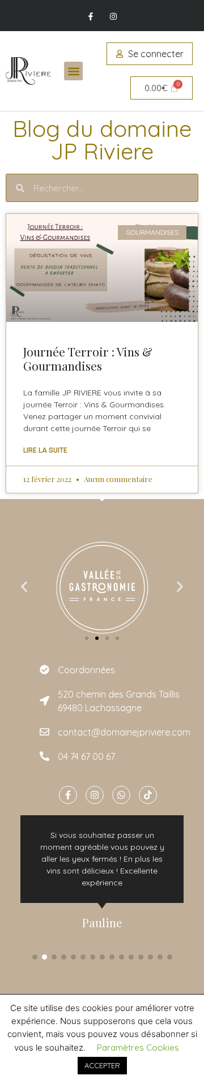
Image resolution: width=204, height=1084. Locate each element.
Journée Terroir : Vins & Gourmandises (87, 358)
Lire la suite (45, 450)
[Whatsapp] (121, 795)
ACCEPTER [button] (102, 1065)
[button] (73, 71)
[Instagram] (113, 17)
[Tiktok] (148, 795)
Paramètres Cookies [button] (138, 1047)
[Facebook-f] (91, 17)
